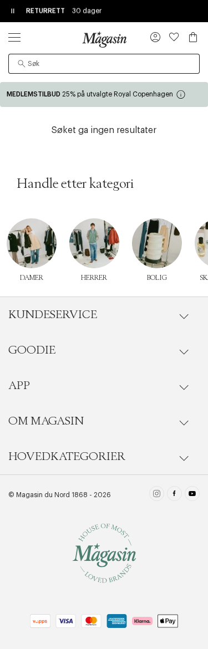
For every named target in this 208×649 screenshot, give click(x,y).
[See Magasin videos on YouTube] (192, 495)
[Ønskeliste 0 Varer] (174, 37)
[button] (155, 38)
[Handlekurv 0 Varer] (193, 37)
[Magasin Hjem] (104, 39)
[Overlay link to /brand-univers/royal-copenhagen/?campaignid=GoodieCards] (104, 94)
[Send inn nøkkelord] (21, 63)
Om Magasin (46, 421)
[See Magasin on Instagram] (156, 495)
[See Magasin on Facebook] (174, 495)
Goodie (31, 350)
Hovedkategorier (66, 456)
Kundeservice (52, 314)
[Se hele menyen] (14, 37)
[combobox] (104, 64)
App (19, 385)
